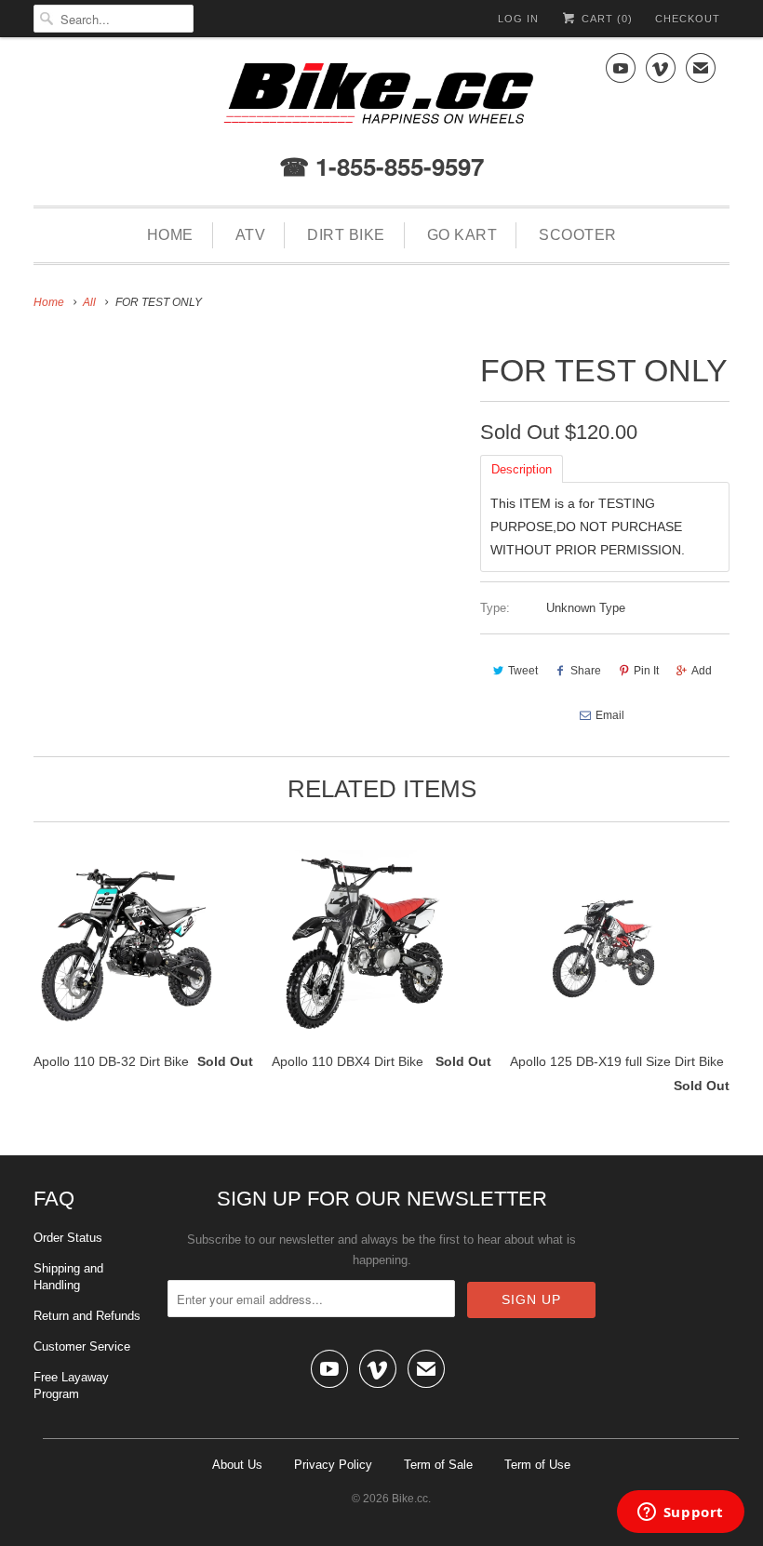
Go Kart (462, 235)
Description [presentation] (521, 469)
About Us (237, 1465)
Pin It (646, 670)
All (89, 302)
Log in (518, 18)
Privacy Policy (333, 1465)
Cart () (605, 18)
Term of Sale (438, 1465)
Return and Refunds (87, 1316)
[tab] (521, 468)
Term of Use (537, 1465)
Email (610, 715)
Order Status (67, 1238)
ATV (250, 235)
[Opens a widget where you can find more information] (680, 1513)
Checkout (687, 18)
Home (170, 235)
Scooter (578, 235)
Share (585, 670)
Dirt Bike (346, 235)
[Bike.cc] (381, 98)
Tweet (523, 670)
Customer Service (81, 1346)
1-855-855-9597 (396, 166)
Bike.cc (410, 1498)
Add (701, 670)
